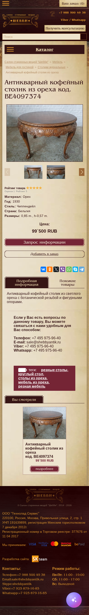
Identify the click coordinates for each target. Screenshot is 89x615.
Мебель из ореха (33, 382)
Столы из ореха (32, 378)
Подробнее (44, 469)
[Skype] (75, 269)
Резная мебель (31, 386)
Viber (64, 19)
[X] (56, 269)
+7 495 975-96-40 (46, 338)
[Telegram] (81, 269)
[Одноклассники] (49, 269)
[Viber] (62, 269)
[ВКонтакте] (43, 269)
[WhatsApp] (69, 269)
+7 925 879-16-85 (25, 588)
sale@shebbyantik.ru (43, 342)
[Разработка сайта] (39, 559)
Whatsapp (79, 19)
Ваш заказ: (73, 3)
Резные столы (54, 370)
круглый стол (30, 374)
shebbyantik (22, 584)
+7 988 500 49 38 (72, 12)
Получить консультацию (65, 28)
